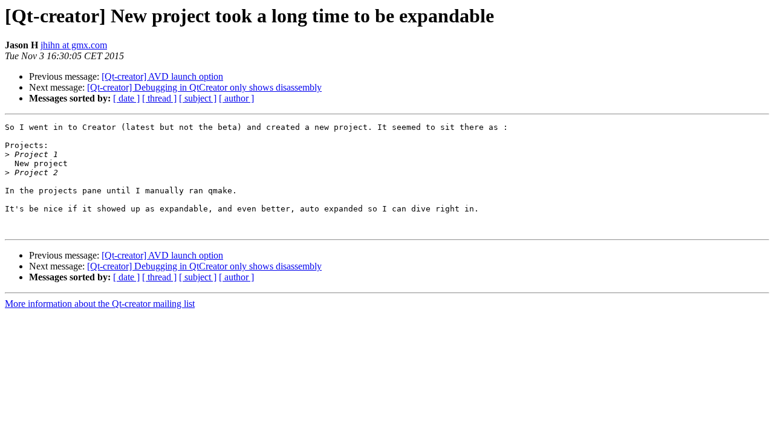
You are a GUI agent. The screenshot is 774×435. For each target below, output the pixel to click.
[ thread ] (159, 98)
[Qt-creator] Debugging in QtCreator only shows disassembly (204, 87)
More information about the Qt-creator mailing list (100, 303)
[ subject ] (197, 98)
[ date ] (126, 98)
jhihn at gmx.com (74, 45)
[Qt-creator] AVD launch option (162, 76)
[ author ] (236, 98)
